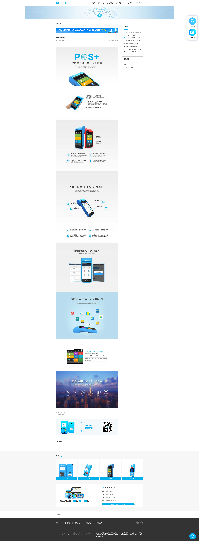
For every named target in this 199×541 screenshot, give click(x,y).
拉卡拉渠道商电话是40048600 (133, 43)
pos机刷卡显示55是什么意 (133, 52)
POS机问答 (128, 3)
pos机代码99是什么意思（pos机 (133, 49)
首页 (57, 23)
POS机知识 (138, 3)
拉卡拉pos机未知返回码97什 (133, 46)
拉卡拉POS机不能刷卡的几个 (133, 40)
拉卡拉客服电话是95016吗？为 (133, 32)
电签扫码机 (62, 414)
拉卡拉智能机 (62, 412)
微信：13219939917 (129, 64)
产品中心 (101, 3)
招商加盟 (118, 3)
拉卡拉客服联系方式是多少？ (133, 35)
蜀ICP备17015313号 (73, 534)
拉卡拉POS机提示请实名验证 (133, 38)
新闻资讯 (110, 3)
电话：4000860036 (128, 67)
